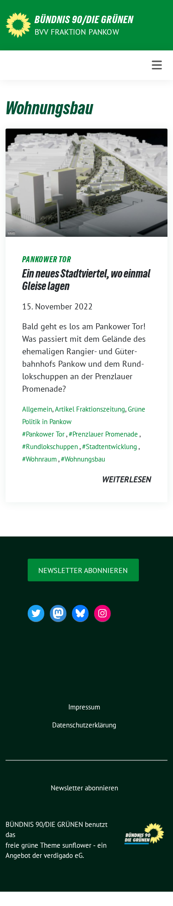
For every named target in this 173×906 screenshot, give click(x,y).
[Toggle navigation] (156, 65)
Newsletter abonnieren (83, 570)
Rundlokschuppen (52, 446)
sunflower (76, 845)
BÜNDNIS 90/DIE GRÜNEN (84, 19)
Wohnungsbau (85, 459)
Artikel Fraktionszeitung (90, 409)
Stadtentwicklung (111, 446)
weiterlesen (126, 479)
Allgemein (37, 409)
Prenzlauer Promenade (105, 434)
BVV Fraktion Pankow (77, 32)
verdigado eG (63, 855)
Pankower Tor (45, 434)
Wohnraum (41, 459)
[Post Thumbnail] (86, 182)
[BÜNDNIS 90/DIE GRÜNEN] (18, 24)
